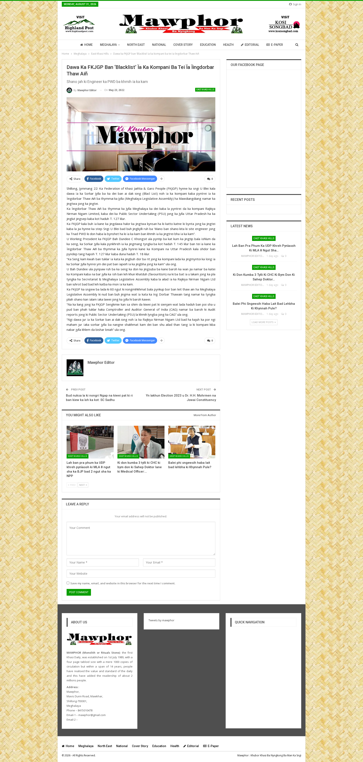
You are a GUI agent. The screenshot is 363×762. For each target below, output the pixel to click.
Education (208, 44)
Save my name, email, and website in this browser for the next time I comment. (122, 583)
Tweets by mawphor (161, 620)
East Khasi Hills (205, 89)
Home (88, 44)
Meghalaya (108, 44)
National (159, 44)
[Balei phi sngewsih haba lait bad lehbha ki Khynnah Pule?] (191, 442)
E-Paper (277, 44)
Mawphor (243, 755)
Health (228, 44)
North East (136, 44)
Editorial (252, 44)
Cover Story (183, 44)
